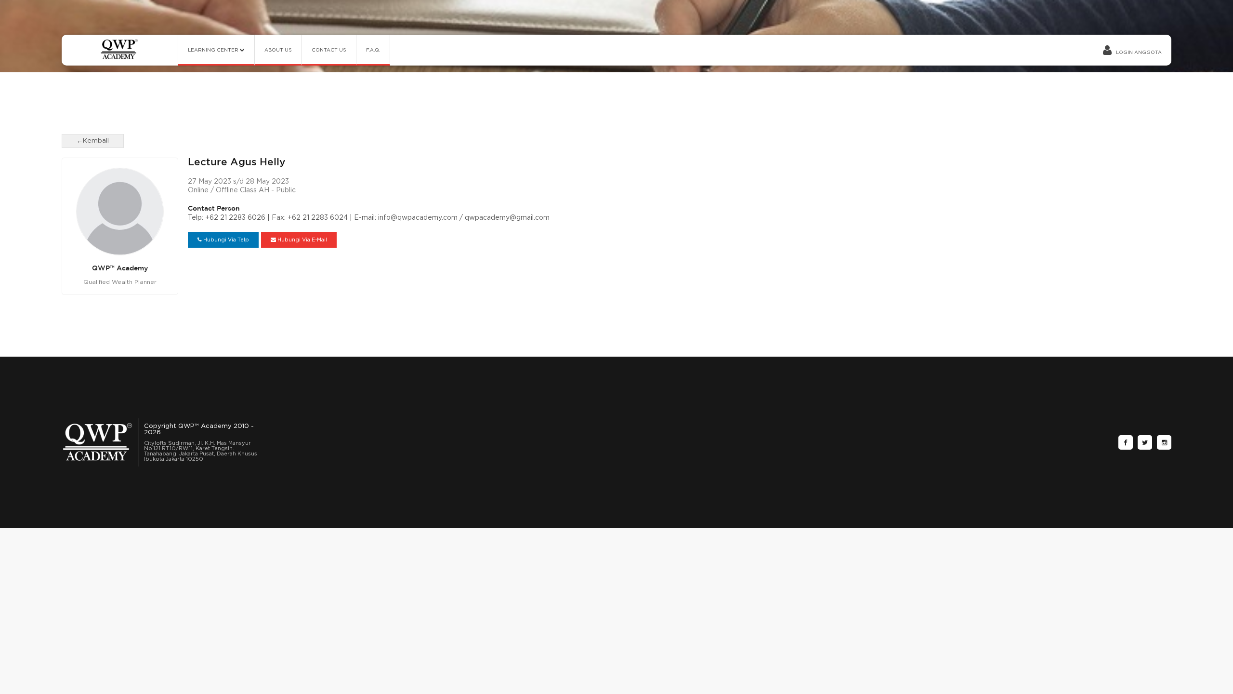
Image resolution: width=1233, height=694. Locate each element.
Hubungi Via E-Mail (301, 239)
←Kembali (93, 140)
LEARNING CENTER (214, 50)
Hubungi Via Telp (225, 239)
